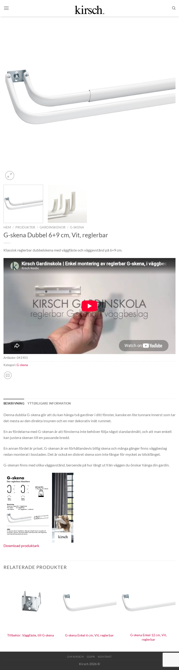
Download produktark (21, 545)
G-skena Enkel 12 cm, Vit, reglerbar (148, 637)
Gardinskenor (52, 227)
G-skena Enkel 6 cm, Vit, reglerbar (89, 635)
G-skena (77, 227)
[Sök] (174, 8)
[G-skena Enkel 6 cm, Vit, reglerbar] (89, 603)
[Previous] (13, 95)
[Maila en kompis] (8, 375)
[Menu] (6, 8)
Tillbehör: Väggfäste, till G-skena (30, 635)
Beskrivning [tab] (13, 403)
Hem (7, 227)
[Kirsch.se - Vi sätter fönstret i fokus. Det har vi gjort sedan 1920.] (89, 8)
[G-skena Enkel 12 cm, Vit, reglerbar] (148, 603)
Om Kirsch (75, 656)
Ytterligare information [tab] (49, 403)
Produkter (25, 227)
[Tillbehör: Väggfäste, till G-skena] (30, 603)
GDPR (91, 656)
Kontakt (105, 656)
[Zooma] (9, 175)
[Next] (166, 95)
